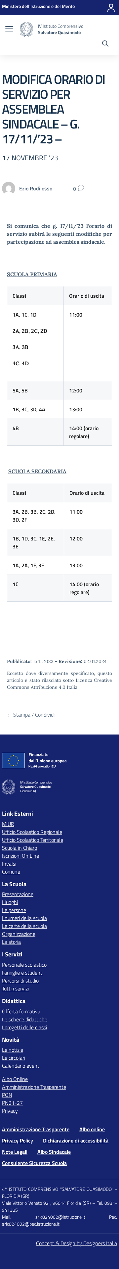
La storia (11, 942)
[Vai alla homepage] (26, 29)
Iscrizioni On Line (20, 856)
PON (7, 1095)
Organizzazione (18, 934)
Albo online (92, 1129)
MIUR (8, 824)
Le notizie (12, 1050)
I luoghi (10, 902)
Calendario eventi (21, 1066)
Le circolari (13, 1058)
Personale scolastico (24, 965)
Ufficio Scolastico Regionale (32, 832)
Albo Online (15, 1079)
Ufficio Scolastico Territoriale (32, 840)
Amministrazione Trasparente (34, 1087)
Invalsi (9, 864)
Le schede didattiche (24, 1019)
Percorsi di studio (20, 981)
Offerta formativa (21, 1011)
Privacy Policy (17, 1140)
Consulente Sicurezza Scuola (34, 1163)
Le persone (14, 910)
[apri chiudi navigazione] (9, 29)
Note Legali (14, 1152)
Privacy (10, 1111)
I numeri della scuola (24, 918)
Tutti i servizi (15, 988)
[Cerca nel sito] (105, 44)
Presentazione (17, 894)
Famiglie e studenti (22, 973)
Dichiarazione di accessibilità (75, 1140)
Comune (11, 872)
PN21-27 (12, 1103)
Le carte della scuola (24, 926)
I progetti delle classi (24, 1027)
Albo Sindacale (54, 1152)
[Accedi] (111, 7)
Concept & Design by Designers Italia (76, 1243)
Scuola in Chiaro (19, 848)
